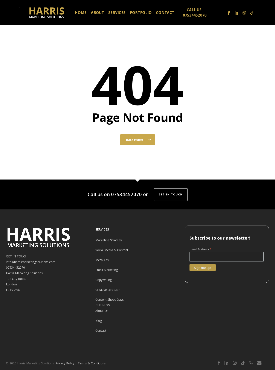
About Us (101, 311)
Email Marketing (106, 270)
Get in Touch (171, 194)
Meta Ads (102, 260)
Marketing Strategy (108, 240)
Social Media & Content (111, 250)
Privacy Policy (64, 363)
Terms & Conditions (92, 363)
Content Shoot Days (109, 299)
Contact (100, 330)
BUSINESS (102, 305)
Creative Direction (107, 290)
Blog (98, 321)
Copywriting (103, 280)
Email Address (200, 249)
